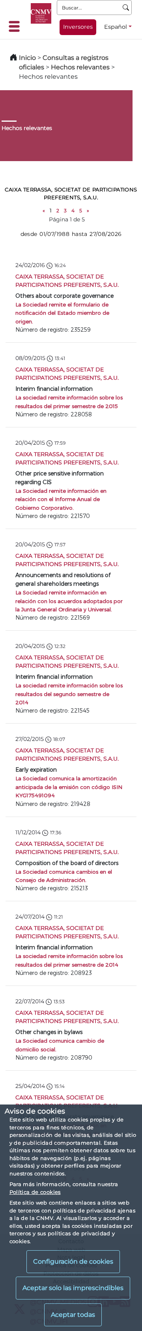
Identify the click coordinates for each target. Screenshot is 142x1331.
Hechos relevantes (80, 67)
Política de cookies (35, 1192)
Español (115, 26)
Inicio (27, 57)
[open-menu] (16, 26)
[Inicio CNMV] (41, 13)
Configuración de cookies (73, 1261)
